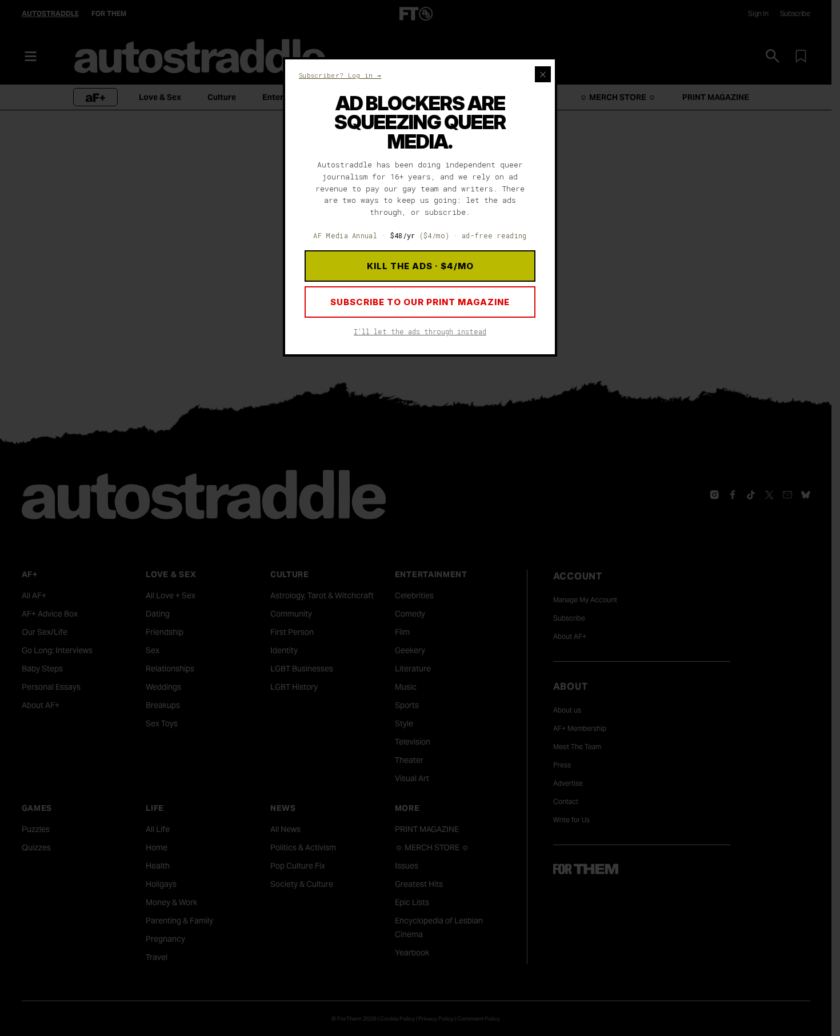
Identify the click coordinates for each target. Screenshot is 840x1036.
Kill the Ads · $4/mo (420, 266)
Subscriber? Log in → (340, 75)
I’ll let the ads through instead (420, 331)
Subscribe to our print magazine (420, 302)
